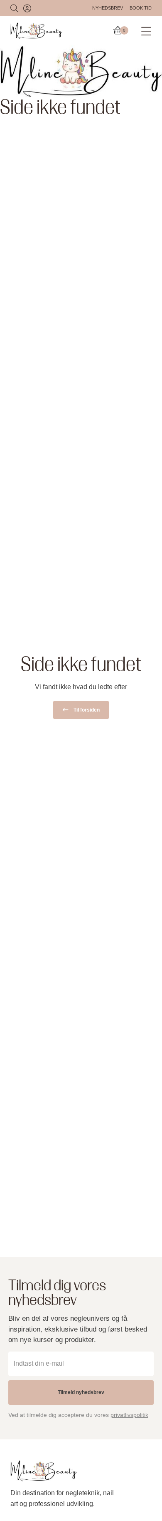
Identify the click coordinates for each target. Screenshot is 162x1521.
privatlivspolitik (129, 1414)
